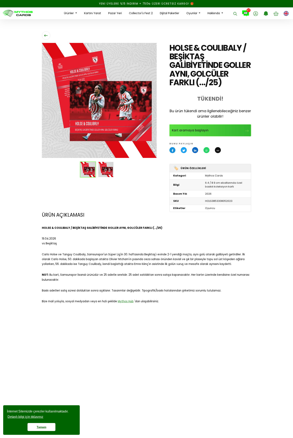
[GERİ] (46, 35)
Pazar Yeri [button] (115, 13)
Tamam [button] (41, 427)
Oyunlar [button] (192, 13)
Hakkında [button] (214, 13)
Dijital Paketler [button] (169, 13)
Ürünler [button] (69, 13)
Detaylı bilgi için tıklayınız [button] (25, 416)
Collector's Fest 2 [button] (141, 13)
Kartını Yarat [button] (92, 13)
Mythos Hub (126, 301)
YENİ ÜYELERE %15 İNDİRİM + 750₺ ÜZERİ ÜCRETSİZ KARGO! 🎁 (146, 4)
